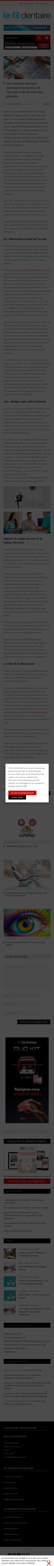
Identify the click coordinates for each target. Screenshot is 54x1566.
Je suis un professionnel (22, 793)
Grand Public (17, 797)
